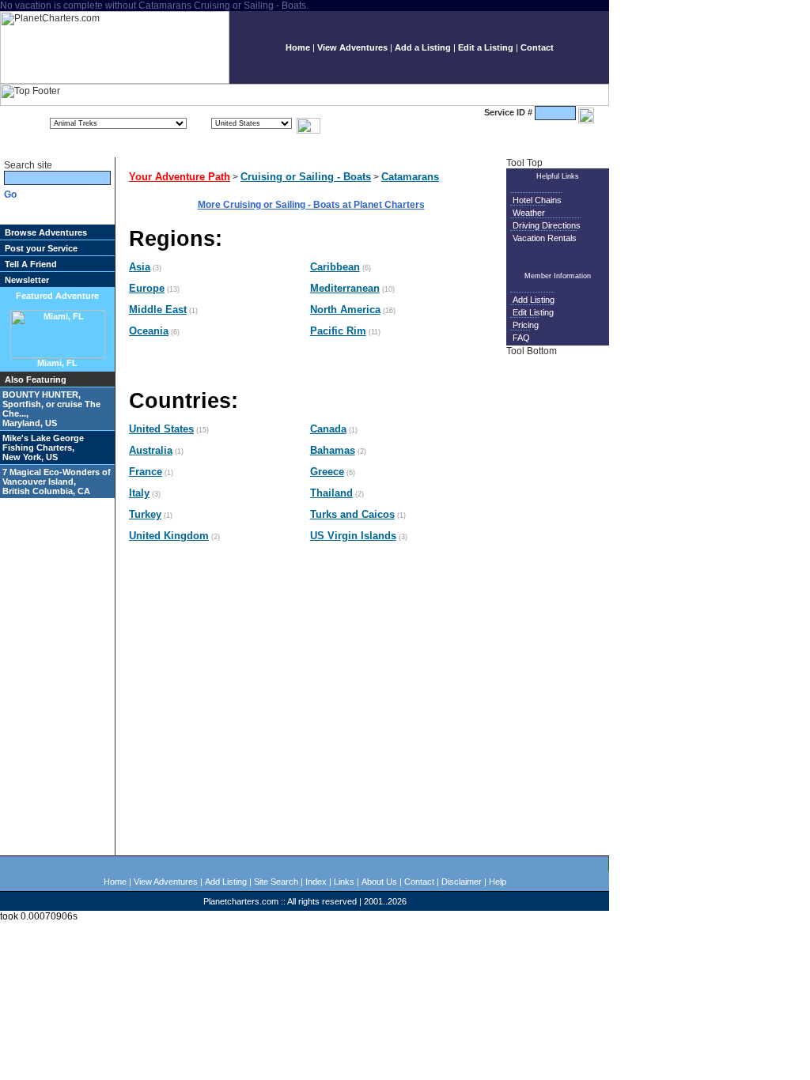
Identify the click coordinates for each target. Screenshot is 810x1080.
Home (298, 47)
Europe (147, 288)
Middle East (158, 309)
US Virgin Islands (353, 536)
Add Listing (534, 299)
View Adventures (352, 47)
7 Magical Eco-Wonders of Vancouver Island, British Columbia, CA (56, 481)
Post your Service (41, 248)
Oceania (148, 331)
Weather (529, 212)
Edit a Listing (485, 47)
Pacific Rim (338, 331)
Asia (139, 267)
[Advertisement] (560, 605)
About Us (379, 881)
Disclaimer (461, 881)
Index (316, 881)
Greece (327, 472)
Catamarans (410, 177)
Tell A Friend (31, 264)
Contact (537, 47)
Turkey (145, 514)
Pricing (526, 325)
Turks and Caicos (352, 514)
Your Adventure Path (179, 177)
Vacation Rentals (545, 238)
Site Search (276, 881)
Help (497, 881)
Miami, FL (57, 363)
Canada (328, 429)
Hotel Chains (537, 200)
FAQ (521, 337)
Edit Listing (533, 312)
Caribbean (335, 267)
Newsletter (27, 280)
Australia (150, 450)
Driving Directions (547, 225)
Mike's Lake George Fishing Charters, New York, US (43, 447)
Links (344, 881)
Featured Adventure (57, 295)
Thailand (331, 493)
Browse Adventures (46, 232)
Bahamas (332, 450)
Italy (139, 493)
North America (345, 309)
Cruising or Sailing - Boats (305, 177)
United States (161, 429)
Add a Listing (423, 47)
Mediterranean (345, 288)
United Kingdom (169, 536)
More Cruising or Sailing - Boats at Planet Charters (311, 204)
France (145, 472)
